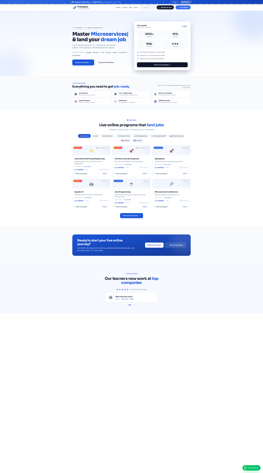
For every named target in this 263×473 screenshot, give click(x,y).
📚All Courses (84, 136)
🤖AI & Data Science (176, 136)
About (136, 7)
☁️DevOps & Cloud (123, 136)
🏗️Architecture (107, 136)
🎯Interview (125, 140)
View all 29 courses (130, 215)
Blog (130, 7)
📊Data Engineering (140, 136)
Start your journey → (162, 65)
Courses (124, 7)
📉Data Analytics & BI (158, 136)
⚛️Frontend (138, 140)
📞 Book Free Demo (106, 62)
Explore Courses (82, 62)
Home (118, 7)
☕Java (95, 136)
